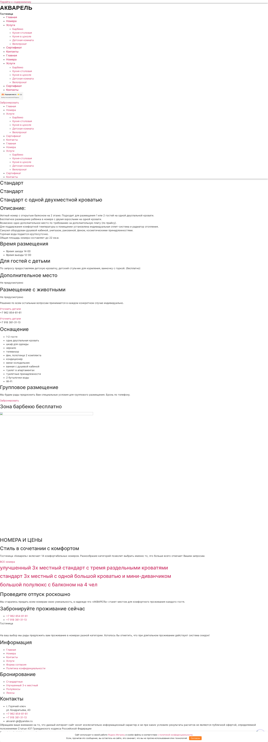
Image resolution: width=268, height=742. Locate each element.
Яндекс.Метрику (116, 734)
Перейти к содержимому (15, 1)
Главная (11, 17)
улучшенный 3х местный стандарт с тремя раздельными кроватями (84, 568)
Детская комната (23, 40)
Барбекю (17, 29)
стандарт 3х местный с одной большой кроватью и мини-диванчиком (85, 576)
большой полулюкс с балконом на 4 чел (48, 585)
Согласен (195, 738)
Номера (11, 21)
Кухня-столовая (22, 32)
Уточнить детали (10, 308)
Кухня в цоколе (21, 36)
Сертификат (14, 47)
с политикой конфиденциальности (175, 734)
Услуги (10, 25)
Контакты (12, 51)
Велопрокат (19, 43)
